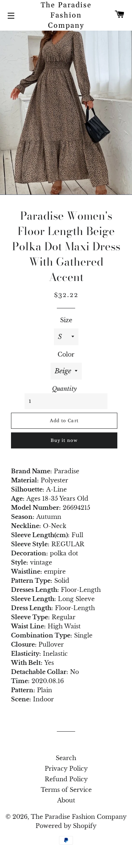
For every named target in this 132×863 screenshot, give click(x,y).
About (66, 800)
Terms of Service (66, 789)
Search (66, 758)
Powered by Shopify (66, 825)
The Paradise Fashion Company (66, 15)
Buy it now (64, 440)
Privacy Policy (66, 768)
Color (66, 354)
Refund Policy (66, 779)
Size (66, 320)
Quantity (64, 388)
